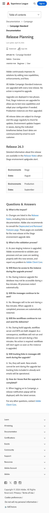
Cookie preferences (13, 497)
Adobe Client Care (34, 262)
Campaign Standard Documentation (17, 28)
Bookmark (12, 49)
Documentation (13, 21)
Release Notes (30, 155)
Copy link (24, 49)
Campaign (28, 21)
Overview (16, 59)
